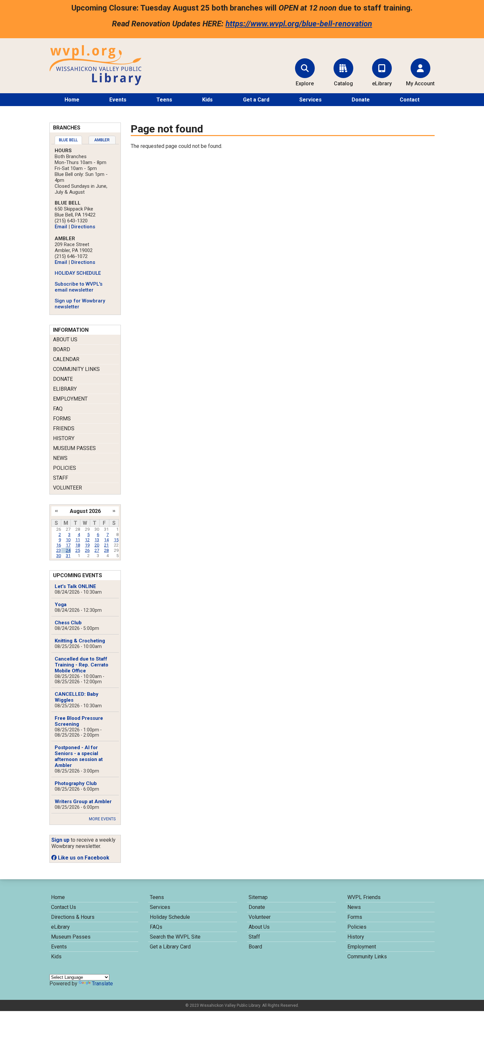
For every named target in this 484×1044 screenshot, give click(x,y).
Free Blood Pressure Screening (79, 721)
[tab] (68, 140)
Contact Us (63, 907)
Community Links (76, 369)
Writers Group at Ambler (83, 801)
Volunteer (67, 488)
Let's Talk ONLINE (75, 586)
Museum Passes (74, 448)
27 (96, 550)
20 (96, 545)
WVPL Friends (364, 897)
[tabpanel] (85, 229)
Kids (207, 100)
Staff (60, 478)
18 (77, 545)
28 (106, 550)
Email (61, 227)
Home (72, 100)
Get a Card (256, 100)
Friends (63, 428)
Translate (102, 983)
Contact (409, 100)
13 (96, 539)
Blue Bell (68, 140)
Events (117, 100)
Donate (361, 100)
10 (68, 539)
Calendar (66, 359)
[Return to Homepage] (95, 83)
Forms (62, 418)
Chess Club (68, 623)
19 (87, 545)
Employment (70, 399)
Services (310, 100)
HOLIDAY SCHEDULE (78, 273)
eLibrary (65, 389)
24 (68, 550)
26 (87, 550)
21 (106, 545)
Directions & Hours (72, 917)
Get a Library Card (170, 947)
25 (77, 550)
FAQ (58, 409)
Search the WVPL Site (175, 937)
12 (87, 539)
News (60, 458)
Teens (164, 100)
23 (58, 550)
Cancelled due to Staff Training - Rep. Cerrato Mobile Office (81, 665)
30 (58, 555)
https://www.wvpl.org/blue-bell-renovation (299, 23)
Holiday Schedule (170, 917)
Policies (64, 468)
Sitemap (258, 897)
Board (61, 349)
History (63, 438)
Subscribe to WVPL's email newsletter (78, 287)
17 (68, 545)
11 (77, 539)
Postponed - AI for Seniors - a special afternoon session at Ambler (79, 756)
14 (106, 539)
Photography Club (76, 783)
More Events (102, 819)
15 (116, 539)
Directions (83, 227)
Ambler (102, 140)
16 (58, 545)
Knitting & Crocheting (80, 641)
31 (68, 555)
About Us (65, 339)
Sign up (60, 840)
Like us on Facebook (83, 858)
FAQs (156, 927)
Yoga (61, 604)
